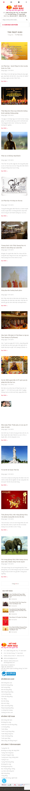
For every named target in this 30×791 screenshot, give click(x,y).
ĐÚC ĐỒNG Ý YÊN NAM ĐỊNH (10, 744)
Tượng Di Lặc (5, 759)
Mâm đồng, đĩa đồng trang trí (9, 740)
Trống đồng (4, 775)
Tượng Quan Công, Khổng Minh (9, 757)
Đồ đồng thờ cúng (6, 722)
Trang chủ (10, 35)
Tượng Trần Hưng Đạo (7, 753)
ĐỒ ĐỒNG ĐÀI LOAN (7, 679)
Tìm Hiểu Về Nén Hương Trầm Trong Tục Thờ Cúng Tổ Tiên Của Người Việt (18, 628)
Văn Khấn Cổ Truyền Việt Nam (18, 617)
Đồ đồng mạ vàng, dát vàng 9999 (10, 750)
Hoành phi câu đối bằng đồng (9, 724)
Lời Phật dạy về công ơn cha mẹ (11, 200)
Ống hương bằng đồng (7, 708)
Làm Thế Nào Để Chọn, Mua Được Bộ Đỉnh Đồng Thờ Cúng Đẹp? (17, 595)
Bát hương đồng (5, 687)
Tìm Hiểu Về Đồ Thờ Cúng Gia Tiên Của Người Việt (17, 602)
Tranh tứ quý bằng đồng (7, 731)
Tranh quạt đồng (5, 738)
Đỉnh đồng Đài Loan (6, 683)
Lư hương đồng (5, 727)
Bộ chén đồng (5, 701)
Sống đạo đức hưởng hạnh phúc (11, 290)
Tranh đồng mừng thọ (7, 733)
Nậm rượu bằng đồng (7, 705)
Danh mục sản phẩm (11, 25)
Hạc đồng (3, 698)
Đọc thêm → (4, 81)
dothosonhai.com (13, 661)
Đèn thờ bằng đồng (6, 689)
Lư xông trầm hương (6, 710)
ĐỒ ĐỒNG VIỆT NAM (8, 716)
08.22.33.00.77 (12, 656)
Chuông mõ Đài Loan (7, 712)
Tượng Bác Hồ (5, 748)
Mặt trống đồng (5, 773)
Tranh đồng (4, 729)
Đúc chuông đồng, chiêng (8, 769)
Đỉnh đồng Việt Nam (6, 720)
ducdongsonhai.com (9, 662)
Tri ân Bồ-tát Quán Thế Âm (10, 470)
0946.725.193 (20, 656)
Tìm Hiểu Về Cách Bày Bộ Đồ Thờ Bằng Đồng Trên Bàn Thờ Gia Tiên (17, 610)
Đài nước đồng (5, 703)
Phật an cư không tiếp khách (10, 156)
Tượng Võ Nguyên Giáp (7, 755)
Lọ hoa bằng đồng (6, 694)
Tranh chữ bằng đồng (7, 736)
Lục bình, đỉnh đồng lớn (7, 771)
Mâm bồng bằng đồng (7, 692)
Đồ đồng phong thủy (6, 766)
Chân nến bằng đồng (6, 696)
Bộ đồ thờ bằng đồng (7, 685)
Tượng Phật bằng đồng (7, 762)
